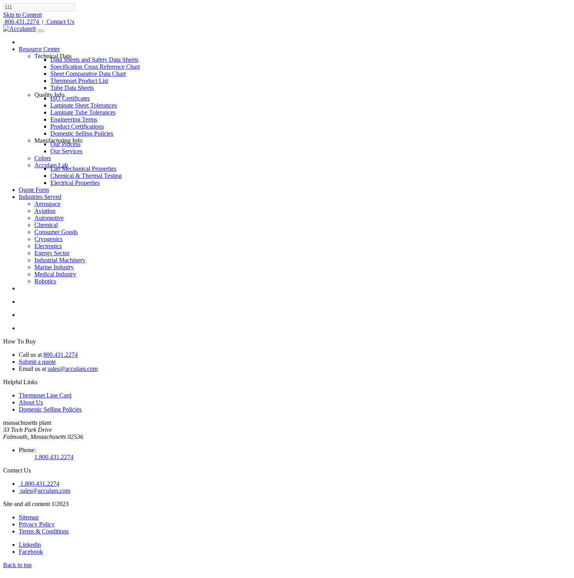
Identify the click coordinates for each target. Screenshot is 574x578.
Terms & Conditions (44, 531)
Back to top (17, 565)
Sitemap (29, 517)
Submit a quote (37, 361)
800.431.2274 (60, 354)
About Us (31, 402)
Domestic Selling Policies (50, 409)
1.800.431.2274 (53, 457)
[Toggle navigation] (41, 31)
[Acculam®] (19, 28)
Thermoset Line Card (45, 395)
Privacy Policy (37, 524)
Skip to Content (22, 14)
